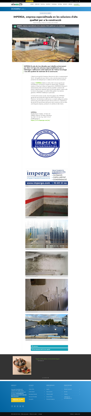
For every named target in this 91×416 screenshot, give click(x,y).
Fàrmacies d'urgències (50, 399)
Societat (48, 4)
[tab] (49, 346)
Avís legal (40, 414)
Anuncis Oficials (49, 396)
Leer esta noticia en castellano (45, 13)
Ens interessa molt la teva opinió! (41, 349)
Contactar (66, 394)
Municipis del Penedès (33, 396)
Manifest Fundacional (68, 389)
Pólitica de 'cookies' (33, 414)
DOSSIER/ (16, 8)
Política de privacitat (24, 414)
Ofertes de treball (49, 394)
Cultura (60, 4)
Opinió (32, 4)
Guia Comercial (49, 391)
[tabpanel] (45, 366)
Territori (37, 4)
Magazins (76, 4)
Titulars (76, 1)
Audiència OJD (77, 414)
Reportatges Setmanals (33, 394)
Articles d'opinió (32, 391)
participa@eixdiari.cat (68, 398)
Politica (43, 4)
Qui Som (65, 391)
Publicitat (71, 414)
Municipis (71, 1)
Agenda (47, 389)
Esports (65, 4)
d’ (35, 83)
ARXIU (23, 9)
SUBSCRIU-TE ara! (29, 1)
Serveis (70, 4)
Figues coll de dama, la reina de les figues (47, 359)
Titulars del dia (31, 389)
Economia (54, 4)
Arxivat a (35, 346)
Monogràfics (31, 399)
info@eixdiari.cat (67, 396)
